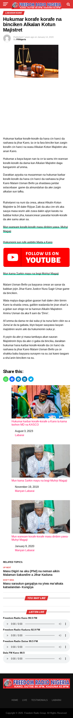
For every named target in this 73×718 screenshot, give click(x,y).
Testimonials (39, 700)
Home (15, 700)
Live (24, 700)
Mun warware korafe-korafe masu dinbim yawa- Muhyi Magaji (40, 538)
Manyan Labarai (24, 490)
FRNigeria (21, 39)
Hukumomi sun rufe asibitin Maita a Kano (27, 242)
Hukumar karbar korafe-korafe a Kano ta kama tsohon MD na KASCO (39, 423)
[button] (5, 379)
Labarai (19, 435)
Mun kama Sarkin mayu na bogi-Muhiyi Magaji (31, 273)
